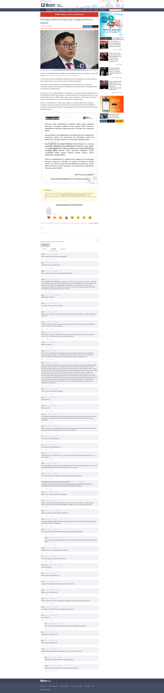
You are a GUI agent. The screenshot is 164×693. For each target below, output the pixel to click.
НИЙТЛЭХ (45, 245)
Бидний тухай (43, 686)
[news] (104, 46)
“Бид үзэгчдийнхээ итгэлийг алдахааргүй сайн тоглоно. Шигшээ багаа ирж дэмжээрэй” (115, 44)
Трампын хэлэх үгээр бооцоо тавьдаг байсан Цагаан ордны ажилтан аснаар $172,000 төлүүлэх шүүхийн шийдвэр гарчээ (115, 57)
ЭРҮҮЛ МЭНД (77, 10)
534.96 (121, 1)
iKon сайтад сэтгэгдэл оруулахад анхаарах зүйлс (52, 241)
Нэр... (42, 228)
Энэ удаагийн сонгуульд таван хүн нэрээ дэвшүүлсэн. (62, 75)
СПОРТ (90, 10)
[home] (51, 5)
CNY (115, 1)
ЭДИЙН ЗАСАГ (62, 10)
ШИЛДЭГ (96, 10)
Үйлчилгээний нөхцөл (53, 686)
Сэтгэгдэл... (43, 233)
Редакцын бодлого (64, 686)
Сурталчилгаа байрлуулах (76, 686)
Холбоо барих (87, 686)
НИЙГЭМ (70, 10)
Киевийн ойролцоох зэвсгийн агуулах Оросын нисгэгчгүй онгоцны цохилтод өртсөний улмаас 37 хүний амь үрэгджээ (114, 118)
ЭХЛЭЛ (43, 10)
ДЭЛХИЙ (85, 10)
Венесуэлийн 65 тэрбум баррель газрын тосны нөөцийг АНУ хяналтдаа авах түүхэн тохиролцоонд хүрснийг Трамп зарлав (115, 85)
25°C (109, 1)
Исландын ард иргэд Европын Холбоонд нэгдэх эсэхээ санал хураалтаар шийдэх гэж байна (115, 71)
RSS (93, 686)
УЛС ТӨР (55, 10)
